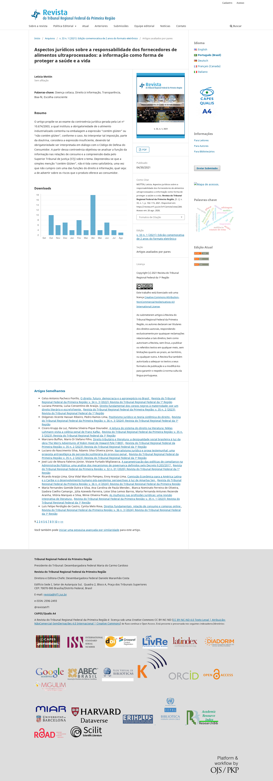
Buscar (237, 26)
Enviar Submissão (207, 168)
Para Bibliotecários (204, 151)
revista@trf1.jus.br (55, 594)
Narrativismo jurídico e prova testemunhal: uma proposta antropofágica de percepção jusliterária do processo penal (108, 452)
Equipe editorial (144, 26)
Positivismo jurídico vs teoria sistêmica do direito (139, 417)
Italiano (202, 72)
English (202, 49)
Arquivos (50, 38)
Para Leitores (201, 140)
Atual (85, 26)
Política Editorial (63, 26)
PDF (144, 149)
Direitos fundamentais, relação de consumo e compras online (142, 506)
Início (37, 38)
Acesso (240, 2)
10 (55, 521)
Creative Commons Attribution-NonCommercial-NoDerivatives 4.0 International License (157, 302)
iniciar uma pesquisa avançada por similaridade (89, 530)
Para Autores (201, 146)
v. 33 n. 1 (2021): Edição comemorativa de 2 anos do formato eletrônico (98, 38)
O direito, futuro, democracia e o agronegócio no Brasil (115, 398)
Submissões (121, 26)
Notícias (165, 26)
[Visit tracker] (206, 184)
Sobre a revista (38, 26)
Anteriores (101, 26)
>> (61, 521)
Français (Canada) (209, 66)
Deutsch (203, 60)
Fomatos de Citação (150, 217)
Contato (181, 26)
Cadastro (227, 2)
